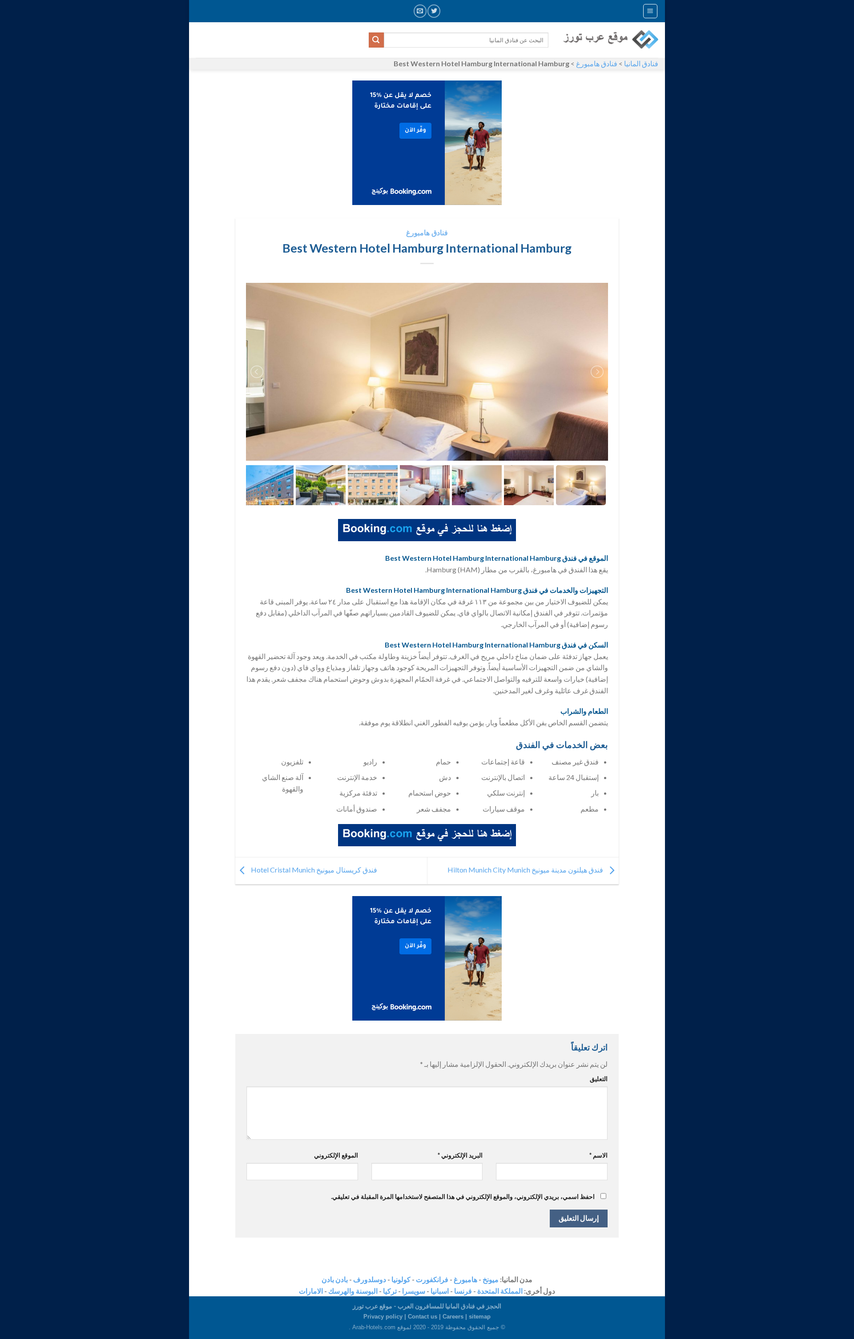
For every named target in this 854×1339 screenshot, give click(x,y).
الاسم (598, 1155)
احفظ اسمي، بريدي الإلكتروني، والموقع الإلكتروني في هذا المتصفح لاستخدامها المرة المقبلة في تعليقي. (463, 1196)
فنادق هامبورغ (596, 63)
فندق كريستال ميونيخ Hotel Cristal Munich (313, 869)
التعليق (599, 1078)
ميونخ (491, 1279)
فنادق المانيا (641, 63)
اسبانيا (440, 1291)
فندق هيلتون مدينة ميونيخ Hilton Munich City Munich (525, 869)
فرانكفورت (432, 1279)
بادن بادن (335, 1279)
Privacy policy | (385, 1316)
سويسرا (413, 1291)
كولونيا (401, 1279)
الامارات (311, 1291)
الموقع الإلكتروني (336, 1155)
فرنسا (463, 1291)
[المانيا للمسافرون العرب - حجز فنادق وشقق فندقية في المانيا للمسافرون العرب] (610, 40)
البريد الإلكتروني (460, 1155)
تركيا (390, 1291)
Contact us (422, 1316)
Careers (453, 1316)
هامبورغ (465, 1279)
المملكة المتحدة (500, 1291)
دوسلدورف (369, 1279)
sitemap (480, 1316)
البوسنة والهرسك (353, 1291)
